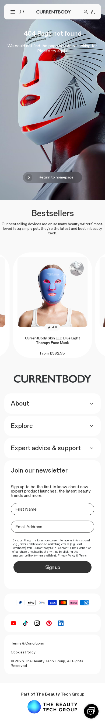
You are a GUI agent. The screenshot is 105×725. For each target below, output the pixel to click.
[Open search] (21, 12)
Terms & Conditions (27, 643)
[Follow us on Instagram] (37, 623)
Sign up (52, 567)
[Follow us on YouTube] (13, 623)
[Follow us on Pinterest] (49, 623)
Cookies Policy (23, 652)
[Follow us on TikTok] (25, 623)
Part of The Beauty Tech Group (53, 694)
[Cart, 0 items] (93, 12)
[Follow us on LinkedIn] (61, 623)
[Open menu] (13, 12)
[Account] (85, 12)
